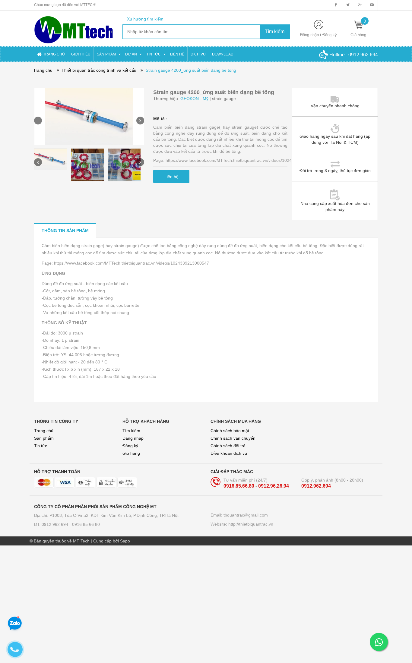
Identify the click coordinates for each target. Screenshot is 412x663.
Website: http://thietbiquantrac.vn (242, 524)
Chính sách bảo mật (230, 430)
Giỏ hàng (131, 453)
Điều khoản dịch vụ (229, 453)
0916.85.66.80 (239, 486)
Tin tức (40, 445)
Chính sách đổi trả (228, 445)
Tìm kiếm (131, 430)
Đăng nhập (309, 35)
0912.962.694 (316, 486)
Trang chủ (43, 430)
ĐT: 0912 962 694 (51, 524)
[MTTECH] (73, 26)
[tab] (65, 230)
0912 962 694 (363, 54)
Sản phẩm (44, 438)
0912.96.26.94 (273, 486)
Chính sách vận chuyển (233, 438)
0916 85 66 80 (86, 524)
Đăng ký (329, 35)
